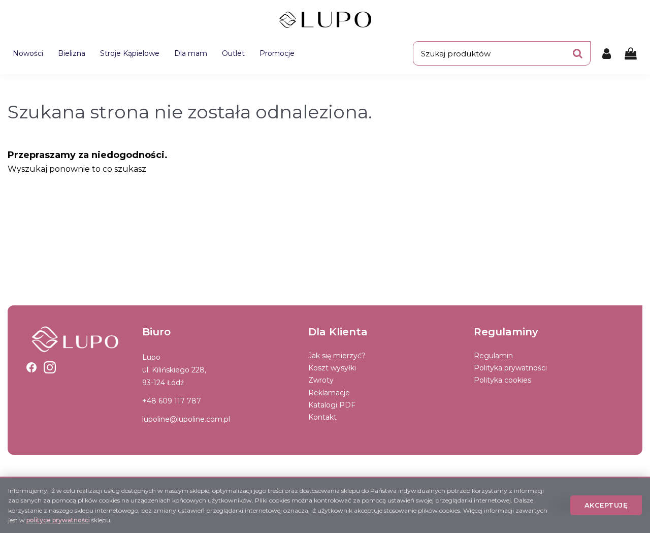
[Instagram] (50, 367)
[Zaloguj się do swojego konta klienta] (606, 53)
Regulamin (493, 355)
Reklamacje (329, 392)
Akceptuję (606, 505)
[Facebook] (31, 367)
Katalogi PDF (331, 405)
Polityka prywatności (510, 367)
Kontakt (322, 417)
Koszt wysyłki (332, 367)
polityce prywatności (58, 520)
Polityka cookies (502, 380)
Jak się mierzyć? (337, 355)
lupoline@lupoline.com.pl (186, 419)
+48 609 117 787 (171, 400)
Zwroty (321, 380)
